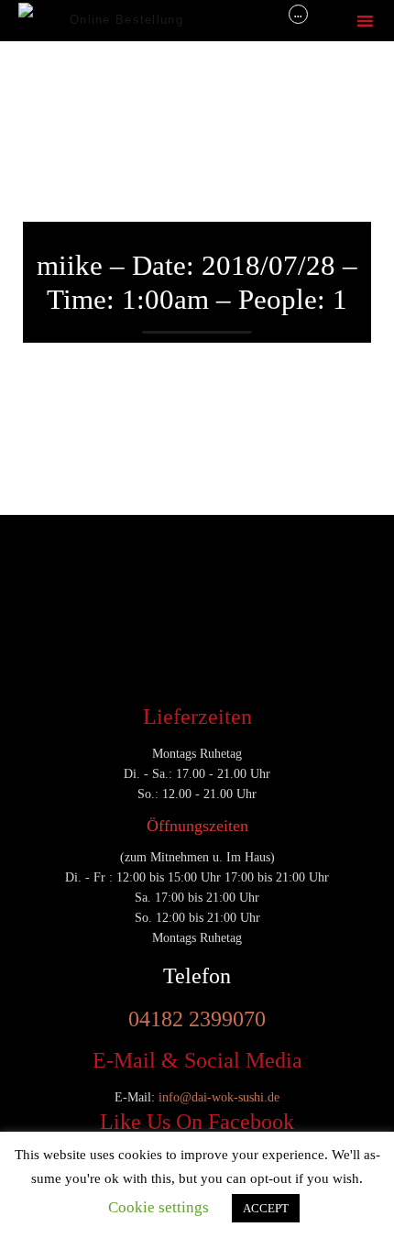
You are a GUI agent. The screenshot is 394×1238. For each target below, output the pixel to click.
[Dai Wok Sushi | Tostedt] (44, 20)
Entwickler (58, 563)
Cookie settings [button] (158, 1207)
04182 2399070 (197, 1019)
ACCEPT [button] (266, 1208)
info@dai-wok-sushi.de (219, 1097)
